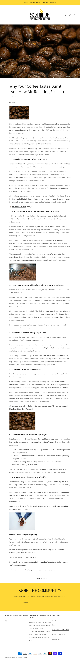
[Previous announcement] (4, 2)
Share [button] (14, 102)
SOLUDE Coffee (13, 657)
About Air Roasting (58, 634)
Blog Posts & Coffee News (60, 630)
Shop (54, 625)
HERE (30, 640)
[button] (4, 15)
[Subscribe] (56, 602)
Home (54, 620)
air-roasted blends (19, 207)
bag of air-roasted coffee (40, 562)
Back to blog (41, 578)
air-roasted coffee (61, 506)
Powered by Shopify (23, 657)
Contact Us (56, 639)
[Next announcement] (76, 2)
